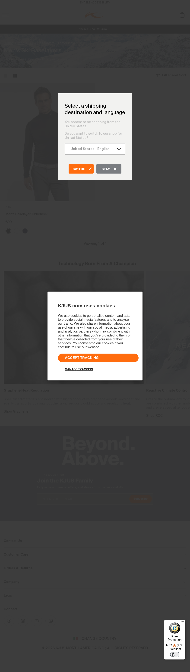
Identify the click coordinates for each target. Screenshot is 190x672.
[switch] (174, 654)
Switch (79, 169)
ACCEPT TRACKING (82, 358)
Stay (106, 169)
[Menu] (182, 622)
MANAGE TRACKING (79, 369)
